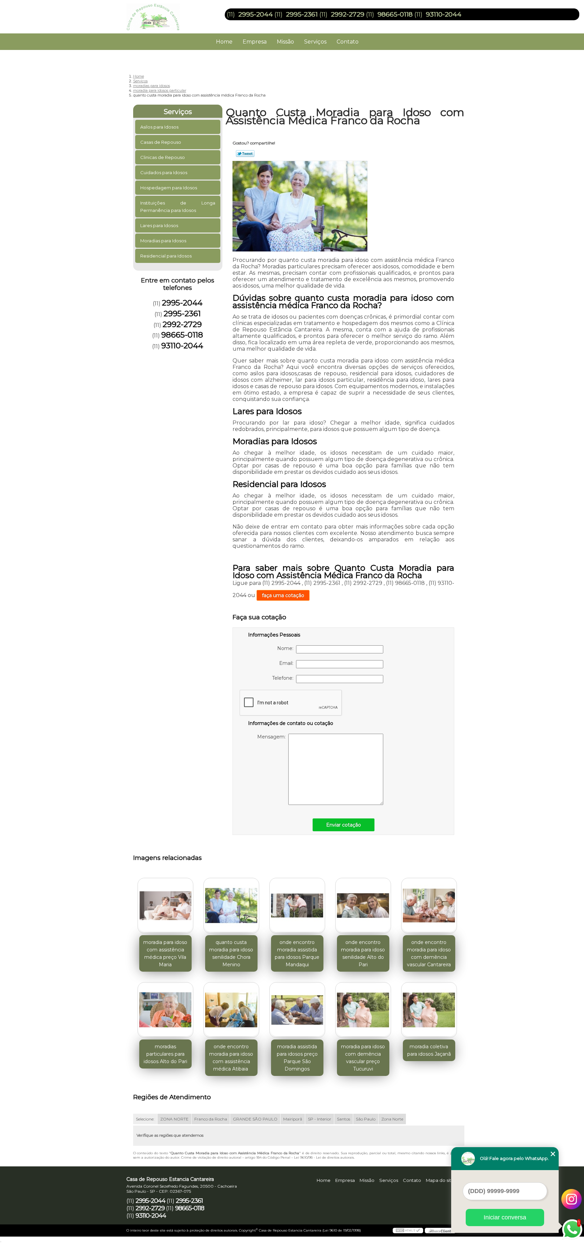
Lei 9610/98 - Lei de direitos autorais (324, 1157)
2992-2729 (347, 14)
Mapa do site (440, 1180)
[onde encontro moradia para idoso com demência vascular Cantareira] (429, 906)
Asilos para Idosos (159, 127)
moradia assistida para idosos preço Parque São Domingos (297, 1058)
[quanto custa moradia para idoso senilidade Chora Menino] (231, 906)
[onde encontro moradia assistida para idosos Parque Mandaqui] (297, 906)
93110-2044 (443, 14)
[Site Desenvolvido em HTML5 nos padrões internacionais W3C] (408, 1230)
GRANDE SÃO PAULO (255, 1119)
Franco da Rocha (210, 1119)
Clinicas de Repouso (162, 157)
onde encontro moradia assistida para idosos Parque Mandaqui (297, 953)
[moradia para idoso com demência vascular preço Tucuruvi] (363, 1010)
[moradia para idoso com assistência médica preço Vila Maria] (165, 906)
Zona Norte (392, 1119)
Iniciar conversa (505, 1217)
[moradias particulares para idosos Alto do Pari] (165, 1010)
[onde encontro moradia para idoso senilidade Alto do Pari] (363, 906)
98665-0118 (395, 14)
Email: (287, 663)
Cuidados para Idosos (163, 172)
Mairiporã (292, 1119)
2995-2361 (302, 14)
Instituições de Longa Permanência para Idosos (178, 206)
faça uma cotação (283, 595)
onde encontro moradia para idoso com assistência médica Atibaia (231, 1058)
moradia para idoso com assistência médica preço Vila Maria (165, 953)
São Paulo (365, 1119)
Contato (348, 41)
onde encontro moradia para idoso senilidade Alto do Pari (363, 953)
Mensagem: (272, 737)
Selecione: (145, 1119)
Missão (285, 41)
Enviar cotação (343, 825)
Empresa (255, 41)
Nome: (286, 648)
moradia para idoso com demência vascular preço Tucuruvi (363, 1058)
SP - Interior (319, 1119)
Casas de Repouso (160, 142)
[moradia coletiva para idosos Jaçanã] (429, 1010)
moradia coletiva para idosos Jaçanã (429, 1050)
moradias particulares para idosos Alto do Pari (165, 1054)
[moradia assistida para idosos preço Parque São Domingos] (297, 1010)
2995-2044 (255, 14)
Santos (343, 1119)
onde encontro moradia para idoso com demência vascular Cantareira (429, 953)
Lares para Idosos (159, 225)
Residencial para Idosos (166, 256)
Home (224, 41)
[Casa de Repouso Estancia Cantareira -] (165, 13)
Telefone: (284, 678)
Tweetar (245, 153)
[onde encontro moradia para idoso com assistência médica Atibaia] (231, 1010)
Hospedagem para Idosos (168, 187)
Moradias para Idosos (163, 240)
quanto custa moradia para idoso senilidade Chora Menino (231, 953)
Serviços (315, 41)
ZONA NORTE (174, 1119)
